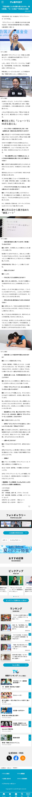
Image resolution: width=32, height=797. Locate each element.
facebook (16, 758)
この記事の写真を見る (16, 533)
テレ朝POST (16, 2)
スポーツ (5, 540)
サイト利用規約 (22, 779)
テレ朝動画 (21, 773)
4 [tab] (18, 596)
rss (22, 758)
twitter (9, 758)
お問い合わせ (7, 779)
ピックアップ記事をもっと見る (16, 600)
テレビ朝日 (6, 773)
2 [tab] (15, 596)
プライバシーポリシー (9, 784)
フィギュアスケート (15, 540)
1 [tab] (13, 596)
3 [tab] (16, 596)
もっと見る (16, 665)
